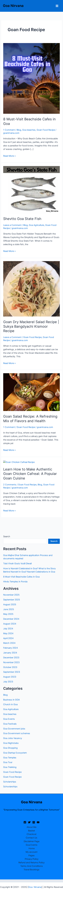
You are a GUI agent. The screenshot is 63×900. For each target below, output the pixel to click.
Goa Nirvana (13, 6)
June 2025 (8, 609)
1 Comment (9, 130)
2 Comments (9, 484)
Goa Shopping (10, 748)
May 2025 (8, 614)
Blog (19, 130)
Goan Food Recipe (46, 130)
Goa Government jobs (14, 728)
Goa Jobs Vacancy (12, 738)
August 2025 (9, 604)
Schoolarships (10, 786)
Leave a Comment (12, 225)
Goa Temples (9, 757)
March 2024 (9, 643)
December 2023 (11, 657)
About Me (31, 827)
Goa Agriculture (36, 225)
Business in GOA (11, 699)
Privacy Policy (31, 859)
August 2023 (9, 676)
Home (32, 848)
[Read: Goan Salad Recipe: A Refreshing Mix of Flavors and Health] (31, 392)
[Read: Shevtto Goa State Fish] (31, 189)
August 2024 (9, 623)
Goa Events (9, 719)
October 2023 (10, 667)
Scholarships (9, 781)
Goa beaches (28, 130)
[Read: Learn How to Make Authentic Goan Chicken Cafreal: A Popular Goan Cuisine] (19, 462)
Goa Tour (7, 762)
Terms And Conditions (31, 866)
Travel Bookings (31, 869)
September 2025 (11, 599)
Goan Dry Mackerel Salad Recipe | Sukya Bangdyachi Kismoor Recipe (31, 326)
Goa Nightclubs (11, 743)
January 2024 (10, 652)
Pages (31, 855)
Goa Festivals (10, 723)
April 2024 (8, 638)
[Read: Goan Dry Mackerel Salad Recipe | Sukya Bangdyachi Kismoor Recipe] (31, 288)
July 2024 (8, 628)
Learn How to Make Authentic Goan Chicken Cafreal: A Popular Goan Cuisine (30, 473)
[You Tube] (38, 822)
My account (31, 852)
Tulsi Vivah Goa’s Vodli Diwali (17, 563)
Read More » (9, 155)
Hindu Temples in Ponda (15, 581)
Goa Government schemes (16, 733)
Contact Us (31, 837)
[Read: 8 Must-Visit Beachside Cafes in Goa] (31, 78)
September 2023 (11, 672)
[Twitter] (29, 822)
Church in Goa (10, 704)
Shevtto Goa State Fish (22, 219)
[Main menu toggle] (57, 6)
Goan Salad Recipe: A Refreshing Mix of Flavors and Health (30, 418)
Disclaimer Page (31, 841)
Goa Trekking (9, 767)
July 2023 (8, 681)
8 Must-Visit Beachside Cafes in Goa (21, 576)
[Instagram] (33, 822)
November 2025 (11, 594)
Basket (31, 830)
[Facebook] (25, 822)
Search (6, 536)
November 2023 (11, 662)
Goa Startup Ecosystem (15, 752)
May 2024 (8, 633)
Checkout (31, 834)
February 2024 (10, 648)
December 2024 (11, 619)
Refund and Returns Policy (31, 862)
